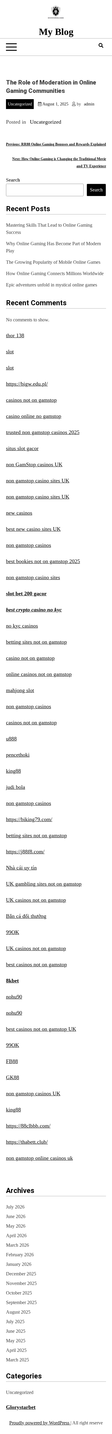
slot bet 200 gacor (26, 593)
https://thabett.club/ (27, 1142)
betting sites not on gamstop (36, 642)
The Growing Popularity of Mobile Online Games (53, 262)
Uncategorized (20, 104)
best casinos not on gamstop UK (41, 1029)
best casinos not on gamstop (36, 964)
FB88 (12, 1061)
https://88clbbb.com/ (28, 1126)
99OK (12, 932)
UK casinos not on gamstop (36, 900)
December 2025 (21, 1273)
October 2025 (19, 1292)
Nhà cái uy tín (21, 868)
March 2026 (17, 1245)
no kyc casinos (22, 626)
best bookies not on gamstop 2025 (43, 561)
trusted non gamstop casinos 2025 (42, 432)
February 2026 (20, 1254)
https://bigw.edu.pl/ (27, 384)
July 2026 (15, 1206)
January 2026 (18, 1264)
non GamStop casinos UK (34, 464)
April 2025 (16, 1350)
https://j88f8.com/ (25, 852)
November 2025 (21, 1283)
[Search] (101, 45)
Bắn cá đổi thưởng (26, 916)
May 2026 (15, 1226)
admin (89, 104)
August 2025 (18, 1312)
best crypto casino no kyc (34, 610)
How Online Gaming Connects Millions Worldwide (55, 273)
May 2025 (15, 1340)
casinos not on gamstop (31, 400)
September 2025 (21, 1302)
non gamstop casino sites (33, 577)
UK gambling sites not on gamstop (44, 884)
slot (10, 352)
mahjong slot (20, 690)
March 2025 (17, 1359)
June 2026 (15, 1216)
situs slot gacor (22, 448)
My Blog (56, 31)
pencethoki (18, 755)
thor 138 (15, 335)
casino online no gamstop (33, 416)
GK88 (12, 1077)
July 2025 (15, 1321)
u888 (11, 739)
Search (13, 179)
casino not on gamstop (30, 658)
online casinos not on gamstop (39, 674)
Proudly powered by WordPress (39, 1422)
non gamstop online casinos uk (39, 1158)
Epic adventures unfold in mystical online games (51, 284)
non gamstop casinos (28, 545)
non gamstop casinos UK (33, 1093)
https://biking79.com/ (29, 819)
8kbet (12, 981)
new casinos (19, 513)
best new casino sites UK (33, 529)
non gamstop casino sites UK (37, 481)
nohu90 (14, 997)
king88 (13, 771)
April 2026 (16, 1235)
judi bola (15, 787)
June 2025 (15, 1331)
